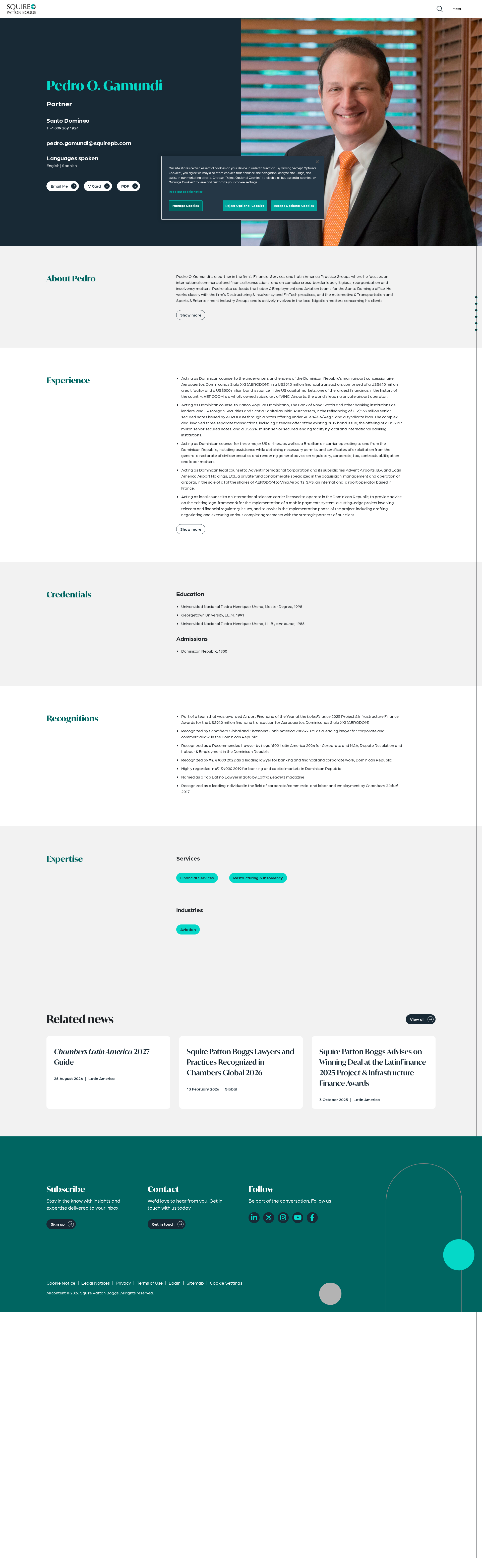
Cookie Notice (60, 1283)
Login (174, 1283)
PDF (125, 186)
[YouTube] (297, 1217)
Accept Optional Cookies (294, 206)
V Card (94, 186)
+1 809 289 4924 (64, 127)
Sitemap (195, 1283)
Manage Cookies (185, 206)
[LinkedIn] (254, 1217)
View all (417, 1019)
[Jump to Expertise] (476, 323)
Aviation (188, 929)
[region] (242, 188)
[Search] (440, 9)
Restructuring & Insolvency (258, 877)
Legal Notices (95, 1283)
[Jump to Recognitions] (476, 317)
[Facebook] (312, 1217)
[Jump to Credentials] (476, 310)
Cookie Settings (226, 1283)
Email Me (59, 186)
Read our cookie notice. (186, 192)
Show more (190, 315)
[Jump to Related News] (476, 330)
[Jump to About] (476, 297)
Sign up (58, 1224)
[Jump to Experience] (476, 303)
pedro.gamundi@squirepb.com (88, 143)
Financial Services (197, 877)
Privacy (123, 1283)
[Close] (317, 161)
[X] (268, 1217)
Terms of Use (150, 1283)
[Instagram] (283, 1217)
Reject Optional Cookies (244, 206)
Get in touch (163, 1224)
